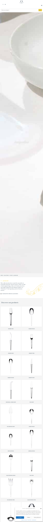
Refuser (28, 517)
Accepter (20, 517)
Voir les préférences (37, 517)
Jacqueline (16, 275)
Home (2, 275)
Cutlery (11, 275)
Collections (6, 275)
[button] (40, 508)
